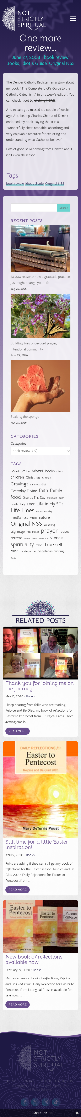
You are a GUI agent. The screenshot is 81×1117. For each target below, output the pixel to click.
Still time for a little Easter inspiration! (36, 844)
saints (34, 538)
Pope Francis (33, 531)
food (16, 497)
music (33, 518)
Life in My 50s (50, 504)
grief (61, 497)
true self (54, 545)
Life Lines (22, 510)
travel (39, 545)
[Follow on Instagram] (45, 1102)
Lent (31, 504)
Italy (22, 504)
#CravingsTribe (20, 471)
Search (63, 207)
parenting (49, 524)
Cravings (19, 484)
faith (43, 491)
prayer (49, 531)
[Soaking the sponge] (40, 387)
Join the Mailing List (57, 1081)
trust (14, 551)
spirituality (22, 545)
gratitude (52, 497)
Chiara (60, 471)
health (14, 504)
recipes (64, 532)
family (56, 491)
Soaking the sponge (25, 417)
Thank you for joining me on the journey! (39, 686)
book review (56, 57)
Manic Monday (44, 511)
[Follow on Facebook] (25, 1102)
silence (56, 538)
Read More (18, 731)
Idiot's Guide (34, 63)
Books (12, 63)
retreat (16, 538)
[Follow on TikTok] (56, 1102)
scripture (43, 538)
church (46, 477)
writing (59, 551)
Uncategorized (28, 551)
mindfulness (19, 518)
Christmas (33, 477)
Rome (27, 538)
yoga (13, 557)
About (11, 1081)
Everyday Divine (24, 490)
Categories (18, 443)
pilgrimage (18, 532)
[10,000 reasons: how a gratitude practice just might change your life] (40, 249)
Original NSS (62, 63)
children (17, 477)
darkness (35, 484)
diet (44, 484)
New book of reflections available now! (33, 959)
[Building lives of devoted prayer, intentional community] (40, 317)
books (50, 471)
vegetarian (45, 551)
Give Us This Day (34, 498)
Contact (28, 1081)
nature (44, 517)
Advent (37, 471)
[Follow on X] (35, 1102)
